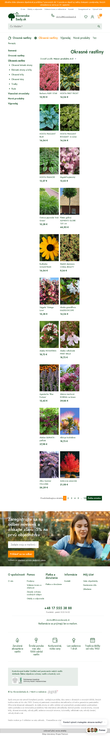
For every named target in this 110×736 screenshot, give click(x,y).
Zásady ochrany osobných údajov (34, 593)
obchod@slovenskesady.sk (66, 16)
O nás (23, 9)
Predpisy (30, 581)
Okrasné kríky (17, 74)
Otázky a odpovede (34, 9)
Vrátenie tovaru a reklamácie (55, 9)
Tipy (94, 37)
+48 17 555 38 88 (58, 608)
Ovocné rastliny (16, 55)
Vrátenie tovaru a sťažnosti (34, 586)
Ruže (13, 88)
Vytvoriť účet (97, 9)
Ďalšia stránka (94, 498)
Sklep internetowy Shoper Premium (55, 734)
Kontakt (71, 9)
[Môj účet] (92, 16)
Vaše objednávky (90, 581)
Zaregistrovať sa (84, 9)
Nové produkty (16, 98)
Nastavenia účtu (89, 585)
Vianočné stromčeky (18, 93)
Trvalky (14, 84)
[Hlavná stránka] (19, 16)
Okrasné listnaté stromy (21, 65)
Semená (12, 50)
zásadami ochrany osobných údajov (32, 560)
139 (85, 498)
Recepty (12, 43)
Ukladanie (87, 589)
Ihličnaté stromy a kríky (21, 69)
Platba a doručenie (54, 584)
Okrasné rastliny (16, 60)
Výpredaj (13, 103)
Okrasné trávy (17, 79)
